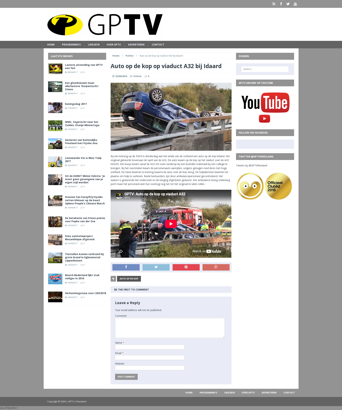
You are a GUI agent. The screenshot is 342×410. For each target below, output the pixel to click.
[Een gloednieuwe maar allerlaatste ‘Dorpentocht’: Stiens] (55, 89)
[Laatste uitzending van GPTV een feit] (55, 71)
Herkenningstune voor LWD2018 (85, 293)
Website (119, 363)
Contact (158, 44)
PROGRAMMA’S (71, 44)
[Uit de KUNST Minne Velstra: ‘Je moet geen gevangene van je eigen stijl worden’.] (55, 183)
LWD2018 (93, 44)
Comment (121, 315)
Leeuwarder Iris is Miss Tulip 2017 (83, 159)
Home (51, 44)
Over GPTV (114, 44)
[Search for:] (265, 69)
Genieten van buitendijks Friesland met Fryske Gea (81, 141)
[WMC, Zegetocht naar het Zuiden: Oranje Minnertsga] (55, 129)
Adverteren (136, 44)
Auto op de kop (129, 278)
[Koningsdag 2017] (55, 111)
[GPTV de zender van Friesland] (171, 24)
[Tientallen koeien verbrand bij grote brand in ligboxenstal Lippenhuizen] (55, 261)
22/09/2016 (121, 76)
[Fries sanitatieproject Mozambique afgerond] (55, 243)
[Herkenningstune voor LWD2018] (55, 300)
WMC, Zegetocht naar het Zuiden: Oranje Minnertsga (82, 123)
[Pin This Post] (186, 267)
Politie (137, 76)
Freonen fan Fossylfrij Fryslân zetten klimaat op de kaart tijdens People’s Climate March (85, 200)
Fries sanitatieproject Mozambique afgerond (79, 237)
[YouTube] (295, 4)
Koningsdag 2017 (76, 104)
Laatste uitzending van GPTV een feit (84, 66)
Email (118, 353)
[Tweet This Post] (156, 267)
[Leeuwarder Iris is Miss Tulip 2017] (55, 165)
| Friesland (80, 401)
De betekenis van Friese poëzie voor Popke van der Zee (85, 219)
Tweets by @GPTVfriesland (251, 165)
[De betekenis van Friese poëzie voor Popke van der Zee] (55, 225)
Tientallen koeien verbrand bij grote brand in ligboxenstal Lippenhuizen (84, 257)
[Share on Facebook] (125, 267)
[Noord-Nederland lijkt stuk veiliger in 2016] (55, 282)
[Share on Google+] (216, 267)
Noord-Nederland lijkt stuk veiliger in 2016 (82, 276)
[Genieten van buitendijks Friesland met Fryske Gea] (55, 147)
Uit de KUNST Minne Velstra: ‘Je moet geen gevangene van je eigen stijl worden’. (85, 179)
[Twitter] (288, 4)
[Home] (274, 4)
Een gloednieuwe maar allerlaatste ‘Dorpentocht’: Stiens (82, 86)
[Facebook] (281, 4)
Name (119, 342)
